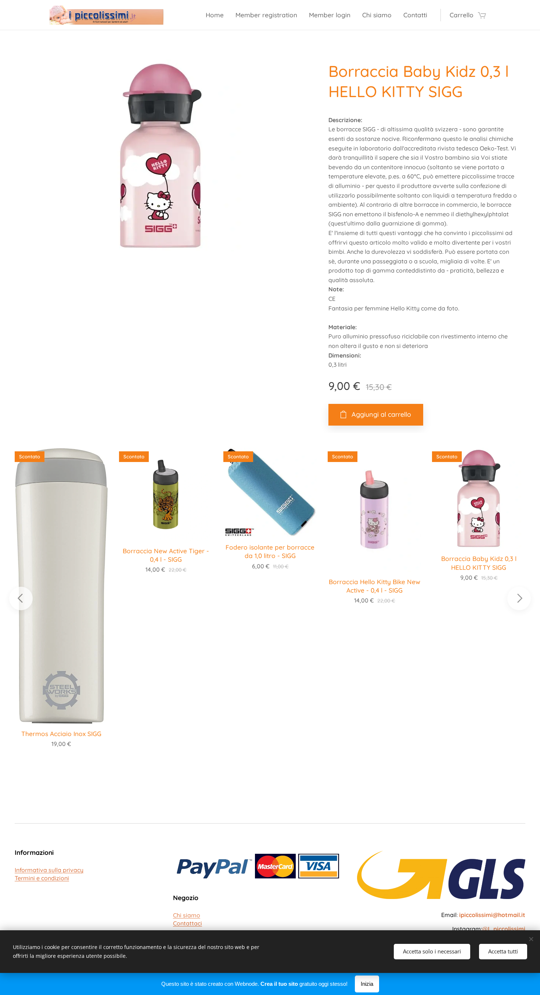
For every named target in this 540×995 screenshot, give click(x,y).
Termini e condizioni (42, 878)
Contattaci (187, 923)
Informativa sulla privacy (49, 870)
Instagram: (488, 928)
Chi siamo (186, 915)
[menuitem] (217, 15)
